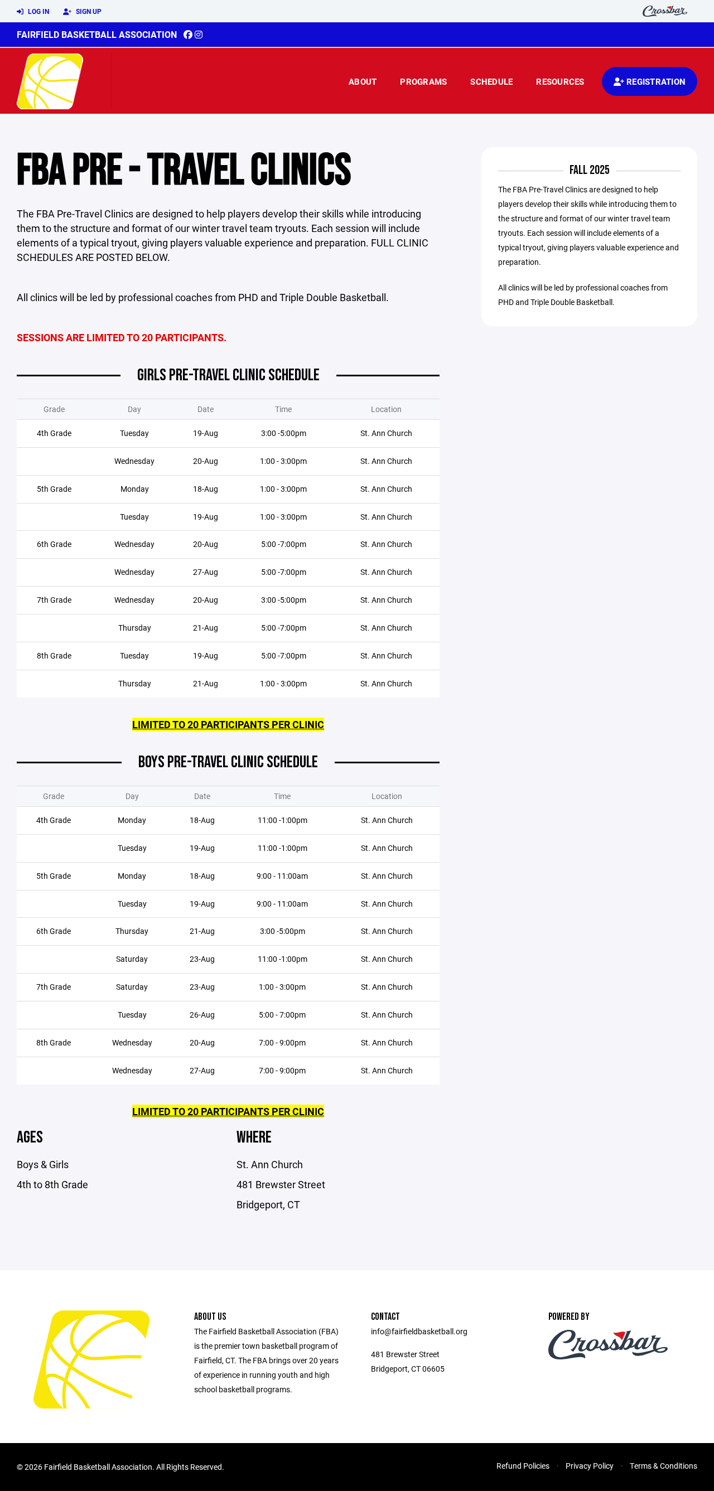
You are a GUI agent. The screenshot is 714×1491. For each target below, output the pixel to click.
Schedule (491, 81)
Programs (423, 81)
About (363, 81)
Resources (560, 81)
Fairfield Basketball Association (97, 34)
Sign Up (88, 11)
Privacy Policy (590, 1465)
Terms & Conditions (663, 1465)
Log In (37, 11)
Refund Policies (522, 1465)
